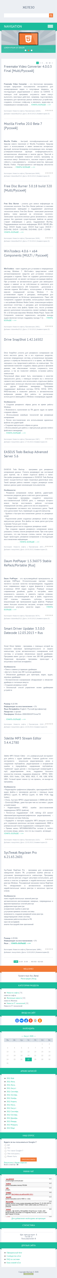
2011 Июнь (11, 1082)
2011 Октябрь (12, 1095)
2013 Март (11, 1128)
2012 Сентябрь (12, 1112)
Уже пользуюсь (13, 1154)
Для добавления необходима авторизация (28, 1218)
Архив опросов (21, 1163)
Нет (8, 1148)
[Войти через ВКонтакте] (22, 1021)
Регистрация (26, 979)
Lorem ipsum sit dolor (14, 47)
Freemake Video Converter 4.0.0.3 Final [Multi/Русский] (28, 68)
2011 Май (10, 1078)
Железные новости (14, 998)
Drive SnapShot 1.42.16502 (23, 339)
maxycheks (15, 442)
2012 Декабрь (12, 1118)
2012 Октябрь (12, 1115)
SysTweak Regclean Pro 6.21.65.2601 (20, 854)
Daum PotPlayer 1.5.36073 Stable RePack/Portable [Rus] (27, 563)
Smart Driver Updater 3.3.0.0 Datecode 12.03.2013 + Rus (24, 630)
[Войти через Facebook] (26, 1021)
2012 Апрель (12, 1102)
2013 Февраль (12, 1125)
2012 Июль (11, 1105)
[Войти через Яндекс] (31, 1021)
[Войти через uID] (17, 1021)
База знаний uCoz (14, 1263)
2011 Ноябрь (12, 1098)
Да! (8, 1145)
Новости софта (18, 111)
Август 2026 (28, 1036)
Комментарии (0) (43, 114)
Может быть (12, 1156)
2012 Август (11, 1108)
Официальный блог (14, 1253)
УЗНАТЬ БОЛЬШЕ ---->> (41, 105)
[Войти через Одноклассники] (40, 1021)
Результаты (8, 1163)
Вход (34, 979)
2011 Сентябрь (12, 1092)
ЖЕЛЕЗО (28, 7)
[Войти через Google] (35, 1020)
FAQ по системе (13, 1259)
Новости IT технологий (16, 1003)
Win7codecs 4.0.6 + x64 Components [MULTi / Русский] (26, 253)
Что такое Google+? (15, 1151)
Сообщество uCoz (14, 1256)
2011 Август (11, 1088)
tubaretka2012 (16, 114)
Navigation (13, 26)
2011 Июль (11, 1085)
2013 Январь (12, 1121)
